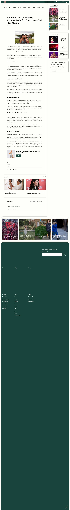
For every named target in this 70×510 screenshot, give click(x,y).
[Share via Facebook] (7, 169)
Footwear (16, 296)
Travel (8, 165)
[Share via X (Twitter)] (10, 169)
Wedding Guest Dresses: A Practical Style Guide (12, 192)
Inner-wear (16, 303)
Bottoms (16, 306)
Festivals (8, 162)
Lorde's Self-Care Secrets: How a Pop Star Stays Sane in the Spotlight (35, 192)
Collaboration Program (31, 296)
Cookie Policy (4, 308)
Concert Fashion (53, 68)
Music (34, 7)
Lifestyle (14, 7)
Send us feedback (31, 301)
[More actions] (41, 14)
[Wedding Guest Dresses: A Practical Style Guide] (14, 184)
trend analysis (53, 64)
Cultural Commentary (59, 66)
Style (22, 233)
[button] (66, 2)
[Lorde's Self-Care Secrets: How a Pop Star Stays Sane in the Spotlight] (36, 184)
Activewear (16, 301)
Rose (56, 62)
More (43, 7)
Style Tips (52, 66)
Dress (15, 294)
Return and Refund (5, 296)
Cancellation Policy (5, 301)
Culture (29, 7)
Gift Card (16, 313)
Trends (19, 7)
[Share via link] (15, 169)
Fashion (24, 7)
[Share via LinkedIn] (13, 169)
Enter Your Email (45, 251)
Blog (10, 7)
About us (29, 294)
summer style (59, 64)
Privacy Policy (4, 306)
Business (38, 7)
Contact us (4, 294)
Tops (15, 308)
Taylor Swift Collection (18, 315)
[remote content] (24, 37)
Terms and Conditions (5, 303)
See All (44, 176)
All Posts (5, 7)
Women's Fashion (7, 234)
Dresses (52, 62)
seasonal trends (62, 62)
